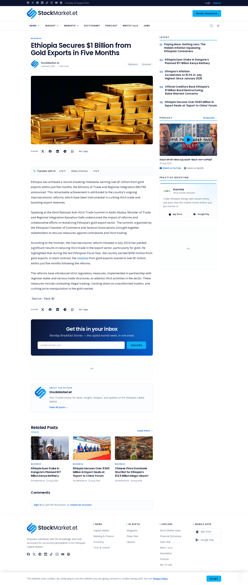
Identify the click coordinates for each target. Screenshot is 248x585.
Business (36, 38)
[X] (33, 3)
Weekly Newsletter (207, 13)
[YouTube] (56, 3)
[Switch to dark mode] (218, 26)
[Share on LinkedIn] (57, 151)
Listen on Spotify (195, 168)
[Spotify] (61, 3)
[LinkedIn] (42, 3)
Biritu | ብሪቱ (130, 25)
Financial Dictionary (170, 536)
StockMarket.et (50, 62)
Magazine (132, 530)
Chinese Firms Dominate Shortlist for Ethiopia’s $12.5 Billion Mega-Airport (131, 472)
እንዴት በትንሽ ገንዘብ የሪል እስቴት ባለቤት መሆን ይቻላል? (186, 159)
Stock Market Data (170, 530)
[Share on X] (43, 151)
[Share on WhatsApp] (72, 151)
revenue (82, 258)
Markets (70, 25)
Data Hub (165, 541)
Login (207, 3)
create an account (81, 504)
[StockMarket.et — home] (52, 13)
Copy (85, 151)
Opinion (131, 541)
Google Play (203, 214)
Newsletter (166, 553)
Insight (50, 25)
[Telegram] (37, 3)
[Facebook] (28, 3)
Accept (214, 578)
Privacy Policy (160, 578)
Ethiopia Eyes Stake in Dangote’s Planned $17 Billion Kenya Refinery (46, 472)
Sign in (38, 504)
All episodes (210, 118)
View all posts (58, 407)
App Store (177, 214)
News (33, 25)
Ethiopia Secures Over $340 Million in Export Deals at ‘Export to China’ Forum (91, 472)
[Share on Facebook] (50, 151)
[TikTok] (47, 3)
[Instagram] (51, 3)
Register (217, 3)
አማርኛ (62, 171)
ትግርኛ (96, 171)
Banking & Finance (103, 536)
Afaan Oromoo (79, 171)
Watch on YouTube (172, 168)
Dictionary (92, 25)
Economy (146, 64)
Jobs (146, 25)
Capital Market (101, 530)
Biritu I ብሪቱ (166, 547)
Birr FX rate (166, 564)
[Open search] (211, 26)
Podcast (111, 25)
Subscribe (136, 345)
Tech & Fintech (101, 547)
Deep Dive (132, 536)
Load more (145, 430)
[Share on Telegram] (65, 151)
